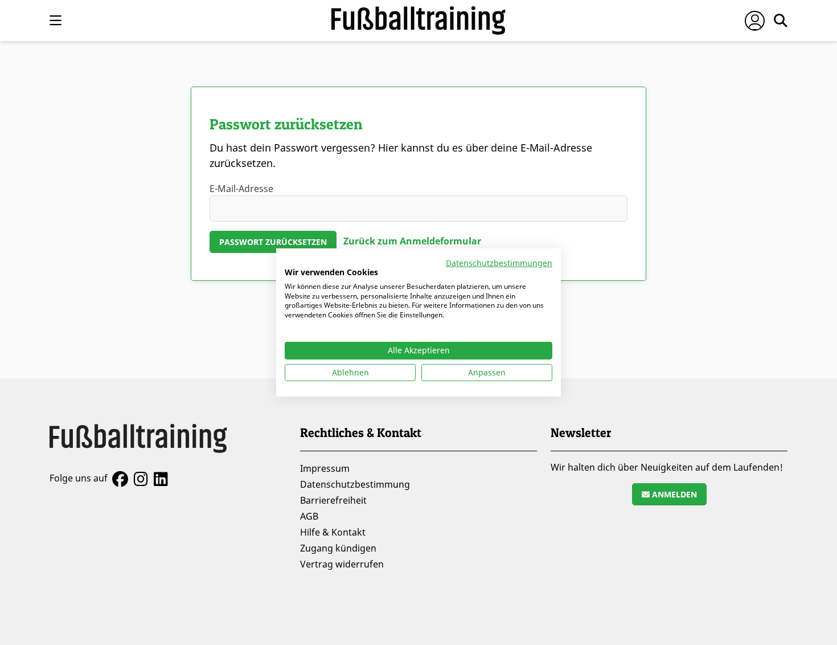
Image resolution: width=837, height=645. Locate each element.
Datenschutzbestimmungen (499, 263)
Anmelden (673, 494)
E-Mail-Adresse (241, 188)
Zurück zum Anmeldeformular (412, 241)
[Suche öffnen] (780, 20)
